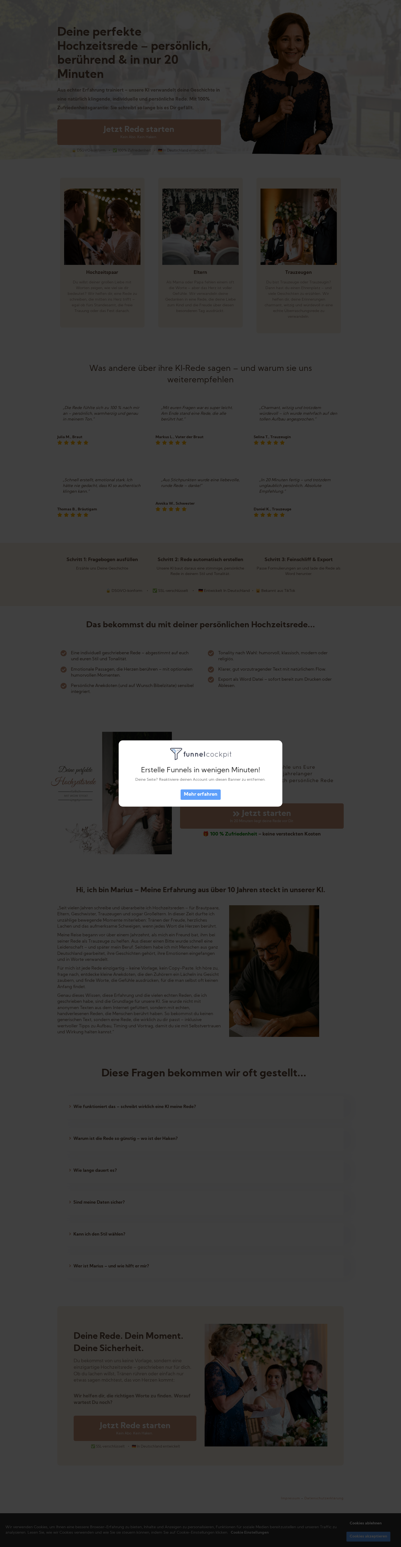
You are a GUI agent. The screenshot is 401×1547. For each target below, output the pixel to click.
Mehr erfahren (200, 794)
